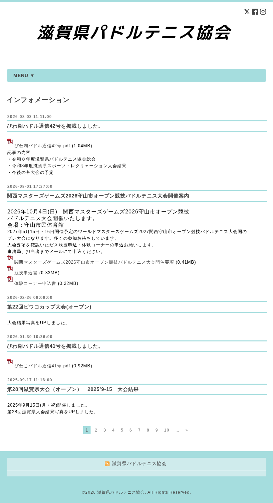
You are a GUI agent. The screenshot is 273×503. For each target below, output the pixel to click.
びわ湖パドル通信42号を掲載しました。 (55, 126)
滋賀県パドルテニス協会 (121, 492)
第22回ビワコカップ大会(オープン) (52, 307)
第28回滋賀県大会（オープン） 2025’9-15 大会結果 (75, 389)
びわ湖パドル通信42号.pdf (42, 145)
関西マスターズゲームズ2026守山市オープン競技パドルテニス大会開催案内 (98, 195)
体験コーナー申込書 (35, 283)
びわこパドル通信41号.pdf (42, 365)
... (177, 430)
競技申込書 (26, 272)
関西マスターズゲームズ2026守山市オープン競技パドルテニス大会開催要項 (94, 262)
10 (166, 430)
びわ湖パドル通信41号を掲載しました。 (55, 346)
